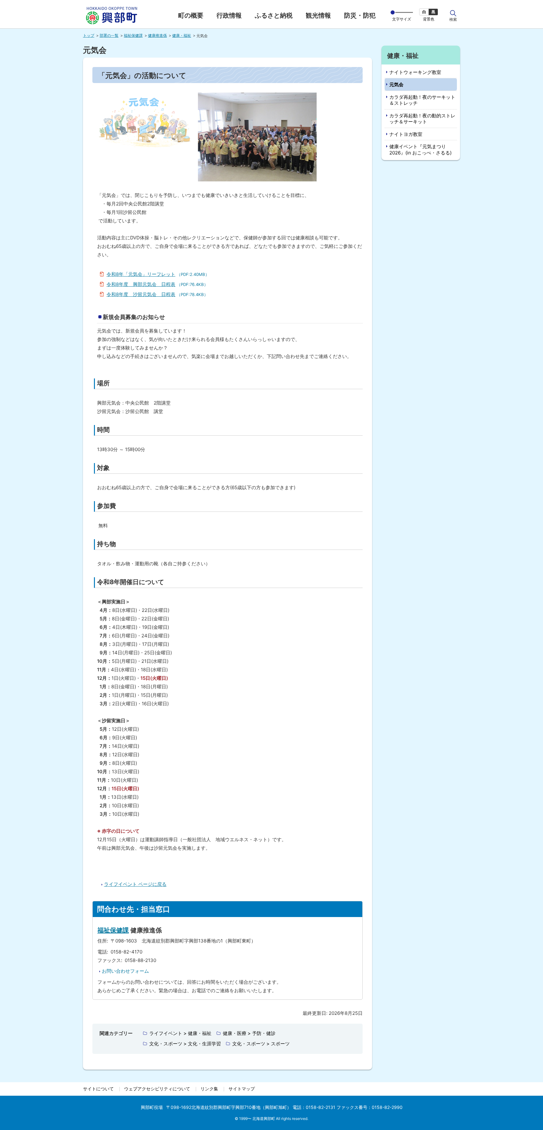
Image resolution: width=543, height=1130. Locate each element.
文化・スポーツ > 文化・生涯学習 (185, 1044)
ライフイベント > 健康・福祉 (180, 1033)
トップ (88, 35)
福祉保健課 (133, 35)
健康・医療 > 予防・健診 (249, 1033)
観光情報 (318, 15)
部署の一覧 (109, 35)
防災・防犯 (360, 15)
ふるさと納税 (274, 15)
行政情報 (229, 15)
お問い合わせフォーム (125, 971)
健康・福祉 (181, 35)
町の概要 (190, 15)
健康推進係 (157, 35)
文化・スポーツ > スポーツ (261, 1044)
